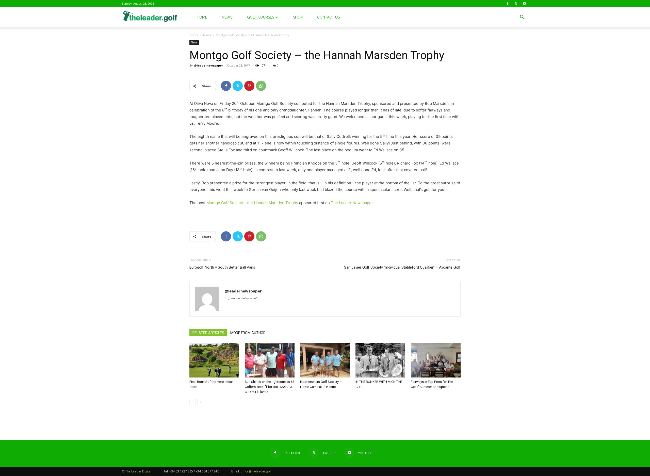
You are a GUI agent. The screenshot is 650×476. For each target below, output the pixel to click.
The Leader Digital (138, 471)
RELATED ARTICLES (208, 333)
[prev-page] (192, 402)
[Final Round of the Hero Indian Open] (214, 360)
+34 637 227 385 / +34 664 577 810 (194, 471)
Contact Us (328, 17)
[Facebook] (507, 3)
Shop (297, 17)
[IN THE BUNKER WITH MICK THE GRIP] (380, 360)
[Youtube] (524, 3)
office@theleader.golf (256, 471)
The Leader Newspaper (352, 202)
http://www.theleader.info (241, 298)
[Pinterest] (249, 86)
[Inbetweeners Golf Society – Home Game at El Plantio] (325, 360)
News (227, 17)
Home (202, 17)
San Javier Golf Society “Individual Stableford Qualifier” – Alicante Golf (402, 267)
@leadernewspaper (208, 65)
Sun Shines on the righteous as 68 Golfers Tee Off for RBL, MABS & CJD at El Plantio (269, 387)
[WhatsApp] (261, 86)
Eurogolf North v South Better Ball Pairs (222, 267)
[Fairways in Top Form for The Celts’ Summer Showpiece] (436, 360)
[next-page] (201, 402)
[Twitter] (516, 3)
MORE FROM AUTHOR (248, 333)
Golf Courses (260, 17)
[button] (522, 17)
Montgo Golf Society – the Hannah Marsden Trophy (252, 202)
